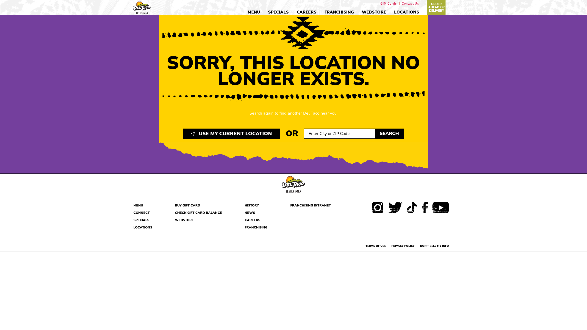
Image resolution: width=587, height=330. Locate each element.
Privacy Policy (403, 246)
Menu (254, 12)
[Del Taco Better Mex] (142, 7)
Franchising (339, 12)
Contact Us (410, 3)
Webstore (374, 12)
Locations (406, 12)
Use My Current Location (234, 133)
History (252, 205)
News (250, 213)
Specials (278, 12)
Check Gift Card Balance (198, 213)
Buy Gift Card (187, 205)
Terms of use (375, 246)
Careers (306, 12)
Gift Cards (388, 3)
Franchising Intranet (310, 205)
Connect (141, 213)
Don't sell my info (434, 246)
